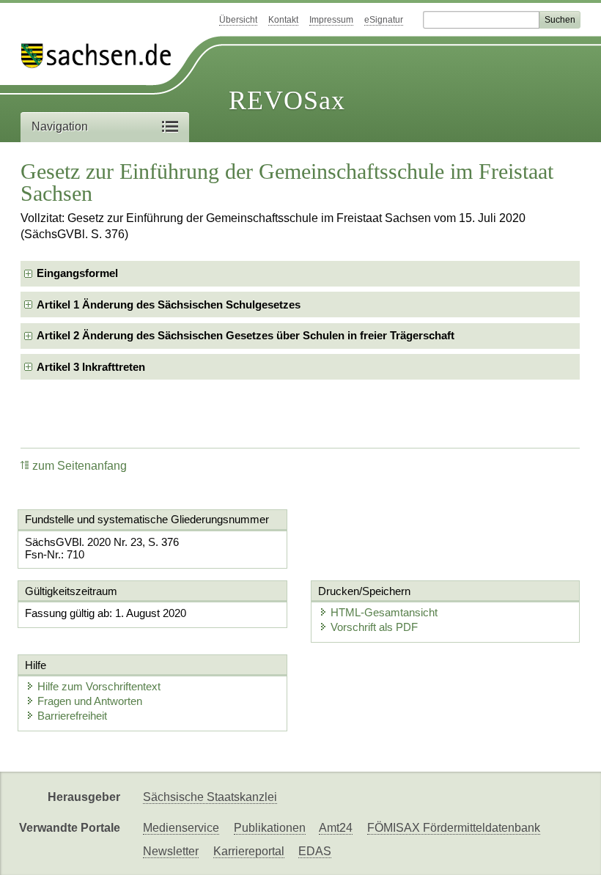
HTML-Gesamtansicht (384, 612)
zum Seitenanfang (79, 465)
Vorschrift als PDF (374, 627)
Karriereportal (248, 851)
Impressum (331, 20)
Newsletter (171, 851)
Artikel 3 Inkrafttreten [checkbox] (91, 367)
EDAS (314, 851)
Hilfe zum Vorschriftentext (99, 686)
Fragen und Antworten (89, 701)
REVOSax (287, 100)
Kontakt (283, 20)
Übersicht (238, 20)
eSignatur (383, 20)
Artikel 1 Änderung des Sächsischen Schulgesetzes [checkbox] (168, 304)
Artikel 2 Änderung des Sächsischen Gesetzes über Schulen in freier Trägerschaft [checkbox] (245, 335)
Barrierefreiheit (72, 715)
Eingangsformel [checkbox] (77, 273)
